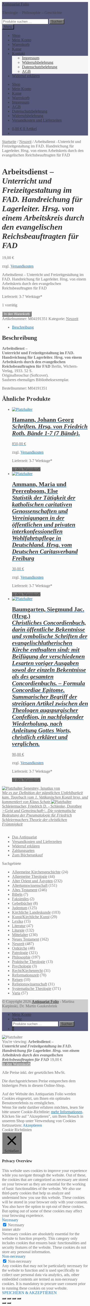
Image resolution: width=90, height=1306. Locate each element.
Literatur (19, 926)
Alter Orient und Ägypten (32, 881)
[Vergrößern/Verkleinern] (4, 1298)
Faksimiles (20, 899)
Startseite (9, 141)
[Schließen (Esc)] (19, 1298)
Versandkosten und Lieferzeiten (37, 120)
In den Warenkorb (17, 314)
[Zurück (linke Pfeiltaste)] (4, 1303)
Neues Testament (25, 939)
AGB (26, 71)
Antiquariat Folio (15, 4)
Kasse (17, 49)
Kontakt (18, 53)
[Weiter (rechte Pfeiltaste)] (9, 1303)
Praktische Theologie (28, 962)
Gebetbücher (22, 903)
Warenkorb (21, 44)
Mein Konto (21, 40)
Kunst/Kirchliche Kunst (31, 917)
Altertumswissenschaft (30, 885)
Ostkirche (19, 948)
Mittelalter (20, 935)
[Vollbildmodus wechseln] (9, 1298)
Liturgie (18, 930)
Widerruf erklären (26, 76)
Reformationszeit (25, 975)
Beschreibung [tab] (23, 327)
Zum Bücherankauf (27, 855)
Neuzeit (25, 141)
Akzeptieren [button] (32, 1125)
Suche (17, 1019)
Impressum (30, 58)
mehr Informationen (66, 1112)
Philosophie (21, 957)
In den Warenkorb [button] (26, 469)
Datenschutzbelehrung (39, 67)
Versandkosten (22, 266)
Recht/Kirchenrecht (27, 970)
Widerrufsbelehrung (37, 62)
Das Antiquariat (24, 837)
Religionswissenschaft (29, 984)
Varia (16, 993)
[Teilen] (14, 1298)
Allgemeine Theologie (29, 876)
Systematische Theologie (31, 988)
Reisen (17, 979)
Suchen (56, 21)
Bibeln (17, 894)
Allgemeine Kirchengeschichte (36, 872)
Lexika (17, 921)
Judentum (19, 908)
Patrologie (20, 953)
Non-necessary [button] (14, 1256)
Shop (16, 35)
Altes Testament (24, 890)
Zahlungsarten (23, 850)
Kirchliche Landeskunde (31, 912)
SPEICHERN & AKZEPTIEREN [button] (29, 1293)
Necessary (16, 1225)
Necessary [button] (10, 1220)
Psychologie (21, 966)
